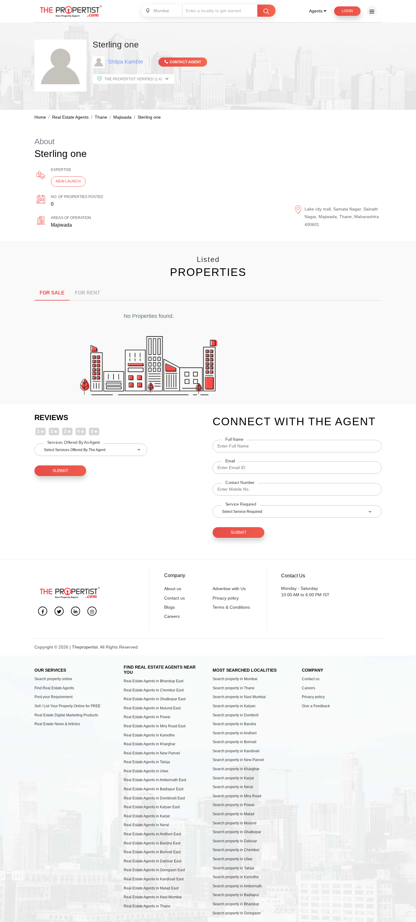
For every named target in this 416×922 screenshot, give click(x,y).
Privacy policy (226, 598)
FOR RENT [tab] (87, 292)
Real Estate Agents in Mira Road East (154, 726)
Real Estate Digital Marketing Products (66, 715)
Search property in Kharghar (236, 769)
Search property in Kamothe (236, 877)
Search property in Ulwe (232, 859)
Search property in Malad (233, 814)
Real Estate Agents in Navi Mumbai (153, 897)
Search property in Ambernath (237, 886)
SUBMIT (60, 470)
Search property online (53, 679)
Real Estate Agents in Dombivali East (154, 798)
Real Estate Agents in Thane (147, 906)
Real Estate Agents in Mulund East (152, 708)
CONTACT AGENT (185, 62)
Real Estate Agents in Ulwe (146, 771)
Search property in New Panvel (238, 760)
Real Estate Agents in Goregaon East (154, 870)
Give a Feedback (316, 706)
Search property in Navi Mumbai (239, 697)
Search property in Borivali (234, 742)
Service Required (240, 504)
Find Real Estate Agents (54, 688)
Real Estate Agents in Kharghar (149, 744)
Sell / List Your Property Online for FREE (67, 706)
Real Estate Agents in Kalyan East (152, 807)
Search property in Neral (233, 787)
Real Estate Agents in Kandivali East (154, 879)
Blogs (169, 607)
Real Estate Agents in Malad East (151, 888)
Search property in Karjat (233, 778)
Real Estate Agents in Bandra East (152, 843)
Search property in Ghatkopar (237, 832)
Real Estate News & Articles (57, 724)
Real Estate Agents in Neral (146, 825)
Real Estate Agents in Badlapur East (153, 789)
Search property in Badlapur (236, 895)
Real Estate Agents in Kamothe (149, 735)
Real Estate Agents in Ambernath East (155, 780)
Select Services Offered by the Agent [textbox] (74, 450)
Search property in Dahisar (235, 841)
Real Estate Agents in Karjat (147, 816)
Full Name (234, 439)
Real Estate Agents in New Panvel (152, 753)
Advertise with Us (229, 588)
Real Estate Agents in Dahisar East (152, 861)
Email (230, 461)
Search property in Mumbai (235, 679)
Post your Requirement (53, 697)
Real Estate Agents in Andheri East (152, 834)
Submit (239, 532)
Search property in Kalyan (234, 706)
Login (347, 11)
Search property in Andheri (235, 733)
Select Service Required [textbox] (242, 512)
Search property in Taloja (233, 868)
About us (172, 588)
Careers (172, 616)
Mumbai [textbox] (161, 10)
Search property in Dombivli (236, 715)
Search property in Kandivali (236, 751)
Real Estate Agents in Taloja (147, 762)
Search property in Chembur (236, 850)
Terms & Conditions (231, 607)
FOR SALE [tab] (52, 292)
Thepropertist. (85, 647)
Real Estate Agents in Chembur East (154, 690)
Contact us (174, 598)
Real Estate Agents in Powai (147, 717)
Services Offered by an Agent (73, 442)
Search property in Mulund (234, 823)
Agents (316, 11)
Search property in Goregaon (237, 913)
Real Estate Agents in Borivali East (152, 852)
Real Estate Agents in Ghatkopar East (154, 699)
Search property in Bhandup (236, 904)
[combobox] (162, 11)
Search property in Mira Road (237, 796)
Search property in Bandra (234, 724)
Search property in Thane (234, 688)
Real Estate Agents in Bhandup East (153, 681)
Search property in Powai (233, 805)
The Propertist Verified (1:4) (133, 79)
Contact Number (240, 482)
